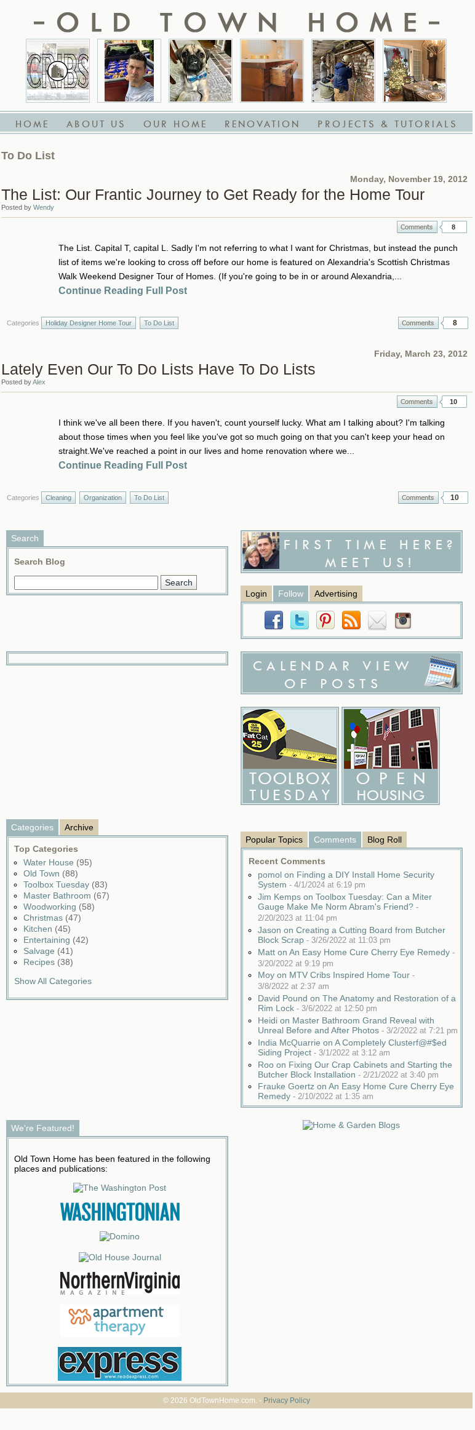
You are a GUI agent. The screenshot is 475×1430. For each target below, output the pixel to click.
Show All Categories (53, 981)
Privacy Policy (286, 1400)
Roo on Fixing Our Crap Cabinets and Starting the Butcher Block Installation (355, 1069)
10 (453, 401)
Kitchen (47, 929)
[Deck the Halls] (414, 70)
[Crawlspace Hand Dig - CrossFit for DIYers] (129, 70)
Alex (39, 382)
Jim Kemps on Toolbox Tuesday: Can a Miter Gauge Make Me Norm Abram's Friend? (345, 907)
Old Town (50, 873)
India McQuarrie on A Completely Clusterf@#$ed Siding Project (352, 1047)
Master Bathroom (66, 895)
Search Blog (39, 561)
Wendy (43, 207)
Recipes (48, 962)
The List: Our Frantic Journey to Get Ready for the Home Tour (213, 194)
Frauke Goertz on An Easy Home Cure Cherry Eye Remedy (356, 1091)
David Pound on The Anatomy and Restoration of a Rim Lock (357, 1003)
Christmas (52, 918)
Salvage (48, 951)
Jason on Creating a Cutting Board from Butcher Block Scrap (351, 935)
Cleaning (58, 497)
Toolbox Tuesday (65, 884)
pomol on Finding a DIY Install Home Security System (346, 879)
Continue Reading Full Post (122, 290)
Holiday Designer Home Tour (89, 323)
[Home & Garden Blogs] (351, 1125)
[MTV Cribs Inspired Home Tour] (57, 70)
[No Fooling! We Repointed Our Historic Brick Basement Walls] (343, 70)
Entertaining (56, 940)
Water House (57, 862)
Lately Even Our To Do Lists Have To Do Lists (158, 369)
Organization (103, 497)
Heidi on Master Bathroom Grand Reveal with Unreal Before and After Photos (358, 1025)
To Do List (159, 323)
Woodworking (59, 907)
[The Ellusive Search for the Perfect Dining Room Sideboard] (272, 70)
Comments (417, 227)
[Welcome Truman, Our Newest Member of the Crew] (200, 70)
